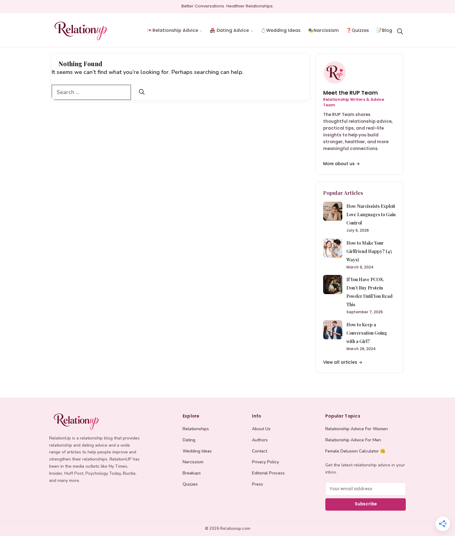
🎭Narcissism (323, 30)
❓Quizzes (357, 30)
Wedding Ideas (197, 451)
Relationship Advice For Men (353, 440)
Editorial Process (268, 473)
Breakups (192, 473)
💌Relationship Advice (172, 30)
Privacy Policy (265, 462)
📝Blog (384, 30)
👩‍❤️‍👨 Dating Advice (229, 30)
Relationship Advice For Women (356, 429)
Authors (260, 440)
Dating (189, 440)
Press (257, 484)
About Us (261, 429)
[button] (400, 30)
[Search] (141, 92)
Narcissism (193, 462)
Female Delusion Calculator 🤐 (355, 451)
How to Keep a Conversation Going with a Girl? (366, 332)
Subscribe (366, 504)
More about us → (341, 164)
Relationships (196, 429)
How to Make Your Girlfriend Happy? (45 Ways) (369, 251)
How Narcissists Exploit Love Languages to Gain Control (371, 214)
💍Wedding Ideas (281, 30)
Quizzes (190, 484)
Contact (259, 451)
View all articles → (342, 362)
